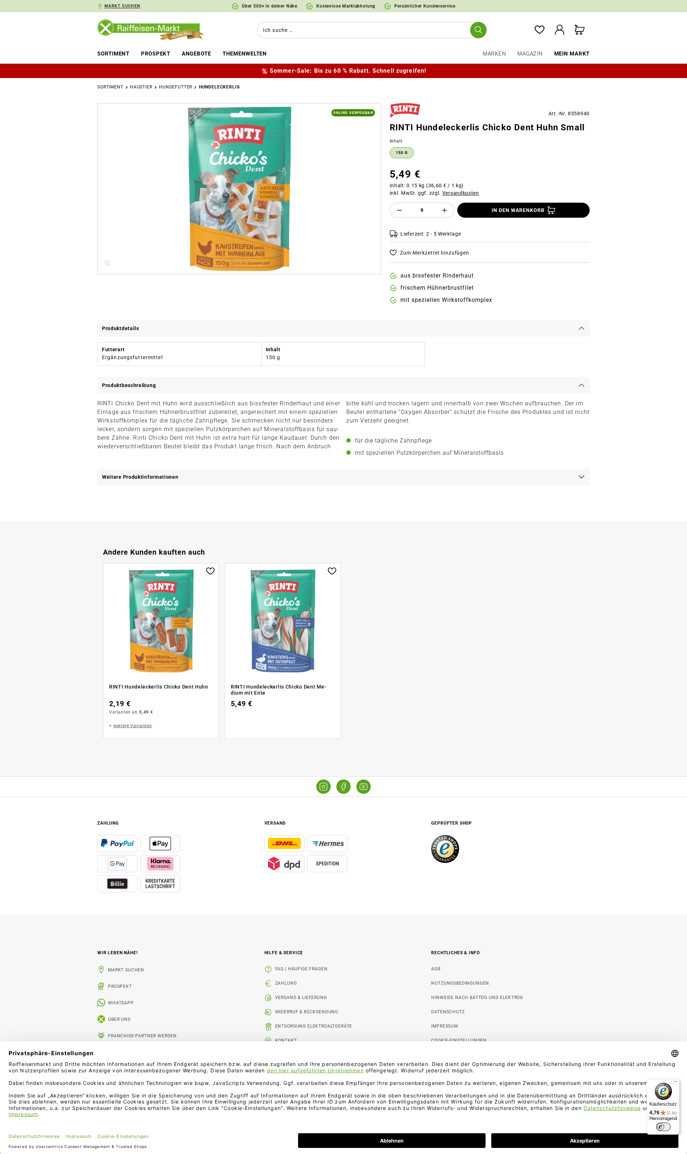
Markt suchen (126, 969)
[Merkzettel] (540, 30)
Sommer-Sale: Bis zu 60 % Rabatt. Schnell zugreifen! (348, 70)
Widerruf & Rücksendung (306, 1011)
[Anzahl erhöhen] (444, 210)
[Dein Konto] (560, 30)
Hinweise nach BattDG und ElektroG (477, 997)
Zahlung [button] (108, 823)
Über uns (119, 1019)
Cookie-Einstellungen (459, 1040)
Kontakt (286, 1040)
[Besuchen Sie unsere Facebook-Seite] (343, 786)
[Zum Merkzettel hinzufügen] (210, 570)
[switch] (663, 1126)
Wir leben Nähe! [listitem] (117, 952)
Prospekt (120, 986)
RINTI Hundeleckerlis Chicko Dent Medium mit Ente (278, 690)
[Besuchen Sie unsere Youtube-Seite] (363, 786)
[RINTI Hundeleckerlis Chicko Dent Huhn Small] (239, 188)
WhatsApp (121, 1002)
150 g (402, 152)
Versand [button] (275, 823)
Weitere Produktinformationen (140, 477)
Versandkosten (460, 193)
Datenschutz (447, 1011)
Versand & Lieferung (301, 997)
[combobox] (370, 30)
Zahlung (286, 983)
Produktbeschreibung (129, 385)
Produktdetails (120, 328)
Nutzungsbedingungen (460, 983)
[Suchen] (478, 30)
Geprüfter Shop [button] (451, 823)
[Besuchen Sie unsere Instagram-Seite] (323, 786)
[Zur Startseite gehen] (155, 30)
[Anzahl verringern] (399, 210)
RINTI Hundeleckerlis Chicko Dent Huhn (158, 687)
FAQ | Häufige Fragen (301, 968)
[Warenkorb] (580, 30)
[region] (239, 188)
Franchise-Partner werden (142, 1035)
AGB (435, 968)
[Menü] (675, 1083)
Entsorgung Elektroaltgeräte (313, 1026)
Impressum (444, 1026)
